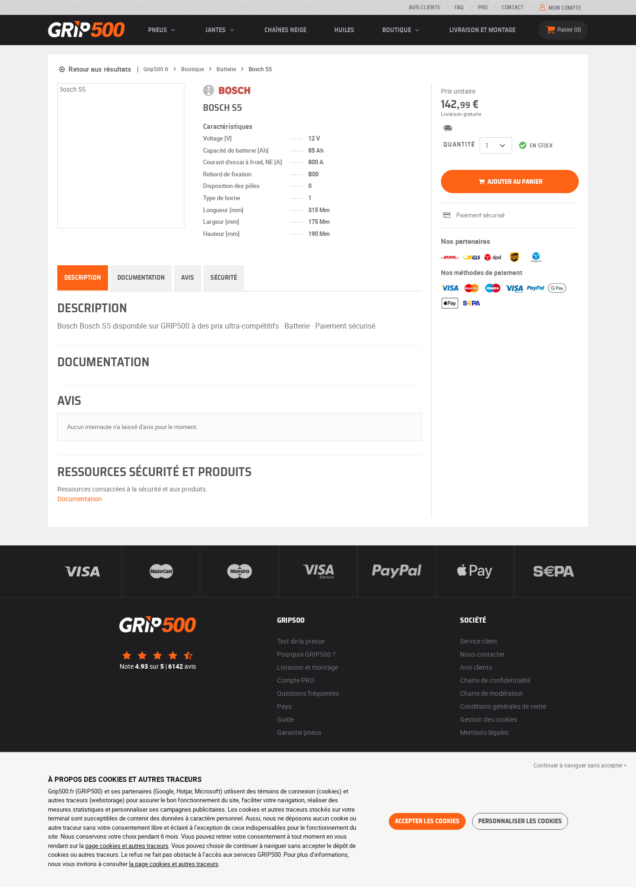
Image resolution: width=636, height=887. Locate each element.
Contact (512, 7)
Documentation (141, 278)
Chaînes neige (285, 30)
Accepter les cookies (427, 821)
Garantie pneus (299, 732)
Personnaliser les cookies (520, 821)
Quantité (459, 144)
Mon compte (564, 8)
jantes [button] (216, 30)
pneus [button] (158, 30)
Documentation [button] (79, 498)
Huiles (344, 30)
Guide (285, 719)
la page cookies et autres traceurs (173, 864)
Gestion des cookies (488, 719)
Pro (482, 7)
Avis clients (424, 7)
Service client (478, 641)
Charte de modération (491, 693)
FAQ (458, 7)
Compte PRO (295, 680)
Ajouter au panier (514, 182)
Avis (187, 278)
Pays (284, 706)
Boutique (397, 30)
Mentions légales (484, 732)
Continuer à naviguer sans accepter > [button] (580, 765)
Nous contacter (482, 654)
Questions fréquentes (308, 693)
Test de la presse (301, 641)
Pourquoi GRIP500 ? (306, 654)
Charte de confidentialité (495, 680)
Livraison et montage (482, 30)
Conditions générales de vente (503, 706)
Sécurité (223, 278)
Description (82, 278)
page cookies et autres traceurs (127, 845)
